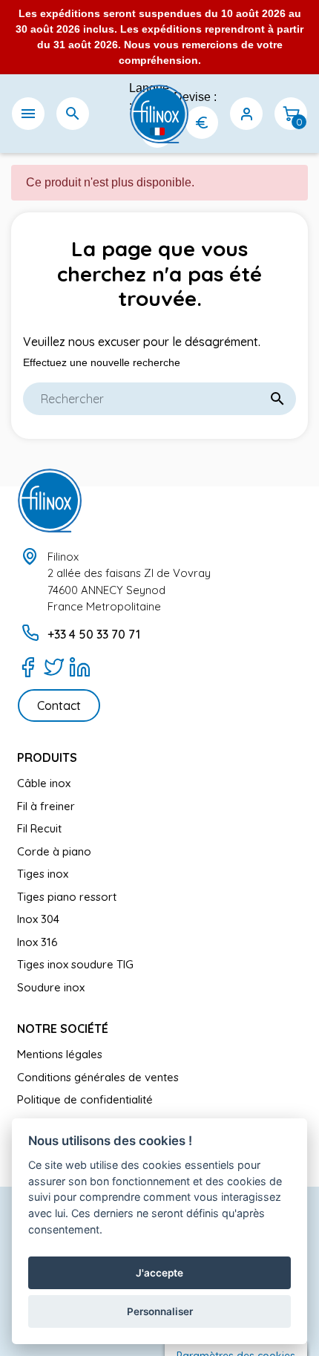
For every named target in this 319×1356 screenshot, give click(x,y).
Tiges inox (42, 874)
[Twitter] (54, 666)
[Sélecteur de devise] (201, 122)
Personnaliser (160, 1311)
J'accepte (159, 1273)
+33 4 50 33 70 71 (93, 634)
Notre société (62, 1028)
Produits (47, 757)
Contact (59, 705)
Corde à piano (54, 851)
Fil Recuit (39, 828)
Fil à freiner (46, 806)
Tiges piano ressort (66, 897)
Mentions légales (59, 1054)
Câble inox (43, 783)
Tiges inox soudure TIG (75, 964)
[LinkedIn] (80, 666)
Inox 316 (37, 942)
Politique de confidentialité (85, 1099)
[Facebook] (28, 666)
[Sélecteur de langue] (157, 131)
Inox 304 (38, 919)
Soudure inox (51, 987)
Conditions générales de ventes (98, 1077)
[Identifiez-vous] (246, 113)
